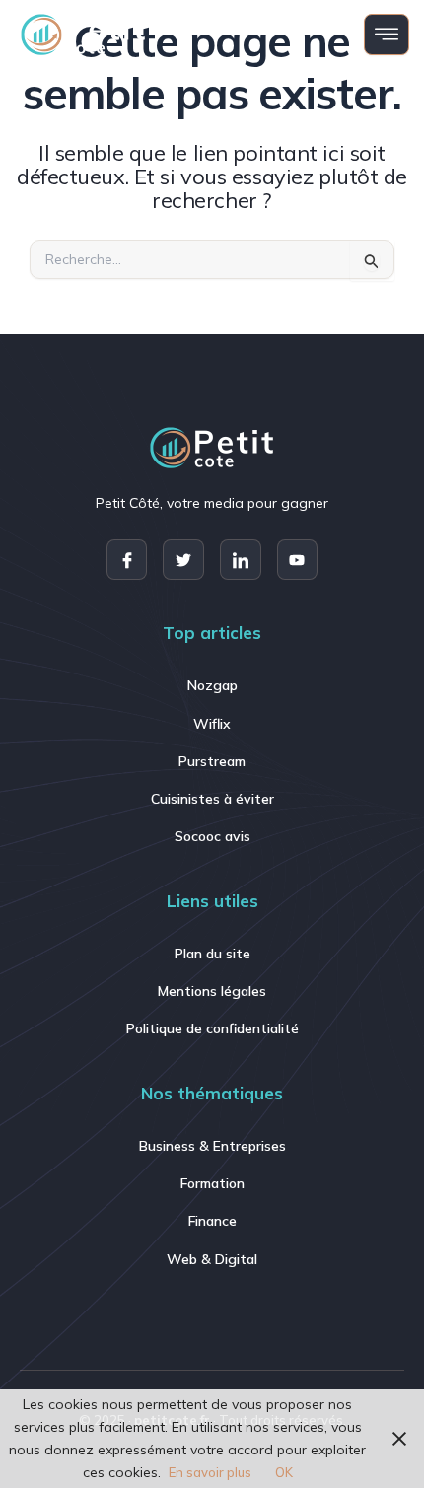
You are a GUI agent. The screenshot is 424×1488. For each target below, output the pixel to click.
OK (284, 1472)
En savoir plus (210, 1472)
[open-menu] (386, 34)
